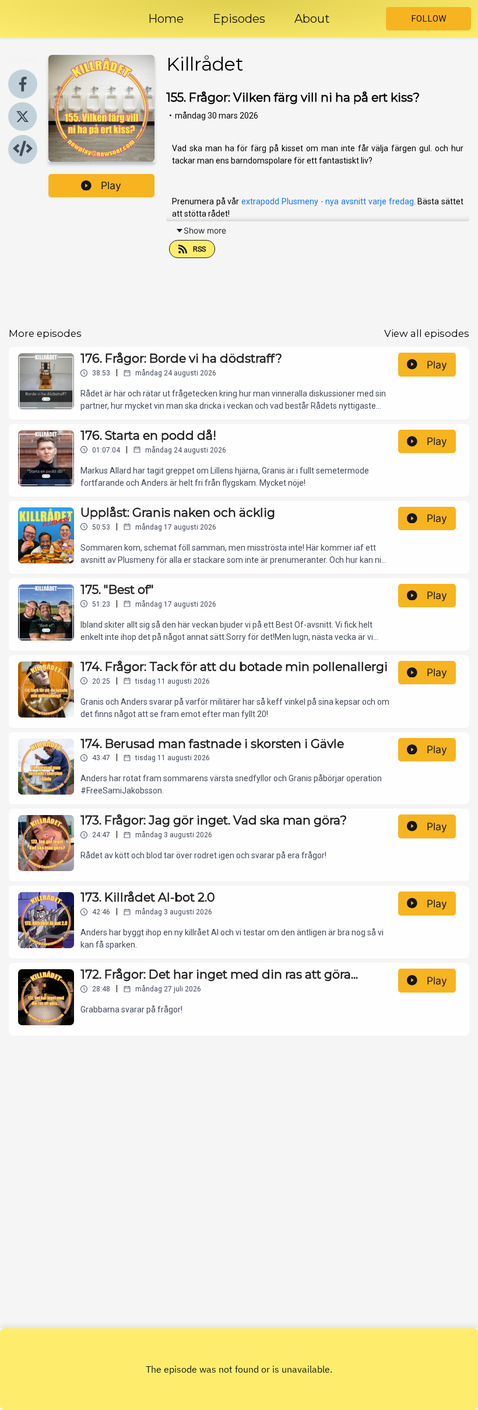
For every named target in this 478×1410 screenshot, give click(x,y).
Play (111, 185)
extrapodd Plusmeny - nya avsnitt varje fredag (327, 201)
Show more (205, 230)
